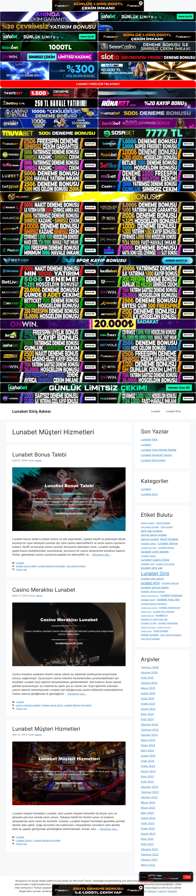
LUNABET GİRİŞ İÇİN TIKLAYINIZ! (98, 84)
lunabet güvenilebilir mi (150, 596)
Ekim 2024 (147, 714)
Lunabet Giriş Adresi (31, 411)
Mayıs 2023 (148, 802)
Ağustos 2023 (149, 786)
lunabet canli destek (155, 551)
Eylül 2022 (147, 844)
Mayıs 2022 (148, 864)
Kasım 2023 (148, 771)
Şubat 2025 (148, 693)
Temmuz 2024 (150, 729)
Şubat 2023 (148, 818)
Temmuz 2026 (150, 667)
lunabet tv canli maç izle (154, 619)
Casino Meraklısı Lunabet (43, 589)
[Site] (49, 143)
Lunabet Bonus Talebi (39, 454)
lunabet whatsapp (168, 623)
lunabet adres (148, 543)
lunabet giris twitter (165, 564)
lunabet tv (162, 615)
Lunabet (155, 411)
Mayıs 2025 (148, 688)
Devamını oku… (101, 554)
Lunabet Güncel (170, 583)
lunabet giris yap (151, 568)
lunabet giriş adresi (152, 578)
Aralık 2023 (148, 766)
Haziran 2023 (149, 797)
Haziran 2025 (149, 683)
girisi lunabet (167, 527)
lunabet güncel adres (52, 705)
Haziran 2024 (149, 734)
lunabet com (148, 563)
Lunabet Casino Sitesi (155, 559)
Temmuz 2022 (149, 854)
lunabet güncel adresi (153, 591)
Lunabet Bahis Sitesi (149, 548)
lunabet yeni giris (164, 627)
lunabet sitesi (146, 612)
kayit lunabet (169, 539)
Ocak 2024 (147, 760)
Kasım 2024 (148, 708)
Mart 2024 (147, 750)
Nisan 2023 (148, 807)
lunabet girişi (150, 583)
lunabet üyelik (146, 631)
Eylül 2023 (147, 781)
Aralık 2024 (148, 703)
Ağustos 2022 (149, 849)
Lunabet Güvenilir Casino (156, 455)
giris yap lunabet (151, 530)
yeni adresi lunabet (75, 566)
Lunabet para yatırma (149, 608)
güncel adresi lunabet (154, 534)
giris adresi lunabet (150, 527)
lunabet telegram (147, 616)
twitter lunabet (150, 634)
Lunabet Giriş (173, 411)
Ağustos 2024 (149, 724)
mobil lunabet (160, 630)
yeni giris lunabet (150, 638)
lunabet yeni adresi (148, 627)
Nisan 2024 (148, 745)
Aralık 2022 (148, 828)
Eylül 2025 (147, 677)
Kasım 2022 (148, 833)
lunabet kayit (148, 599)
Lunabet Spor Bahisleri (164, 611)
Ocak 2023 (147, 823)
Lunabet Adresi (168, 543)
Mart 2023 (147, 812)
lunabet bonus (166, 547)
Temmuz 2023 (150, 792)
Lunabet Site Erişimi (153, 460)
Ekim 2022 (147, 838)
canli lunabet (163, 522)
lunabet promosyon (169, 607)
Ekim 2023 (147, 776)
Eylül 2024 (147, 719)
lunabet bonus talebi (26, 566)
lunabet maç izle (168, 599)
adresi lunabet (148, 523)
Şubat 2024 (148, 755)
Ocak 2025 (147, 698)
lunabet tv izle (148, 623)
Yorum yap (21, 569)
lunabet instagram (171, 595)
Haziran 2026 (149, 672)
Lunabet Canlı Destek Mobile (158, 449)
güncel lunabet (150, 539)
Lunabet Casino (24, 840)
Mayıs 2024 (148, 740)
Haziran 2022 (149, 859)
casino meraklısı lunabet (28, 705)
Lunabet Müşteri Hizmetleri (51, 566)
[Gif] (98, 197)
